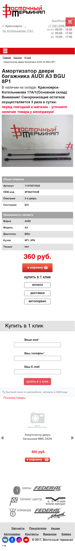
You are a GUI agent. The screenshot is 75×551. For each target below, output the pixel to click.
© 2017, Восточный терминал (52, 540)
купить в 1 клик (37, 277)
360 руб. (37, 257)
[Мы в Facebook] (12, 540)
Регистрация (65, 21)
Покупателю (37, 528)
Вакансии (50, 534)
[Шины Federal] (37, 490)
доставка (37, 293)
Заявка (66, 534)
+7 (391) (60, 26)
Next (72, 438)
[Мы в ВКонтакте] (5, 540)
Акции (55, 528)
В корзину (34, 459)
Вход (54, 21)
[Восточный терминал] (37, 11)
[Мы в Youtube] (26, 540)
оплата (37, 285)
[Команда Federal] (37, 514)
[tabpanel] (37, 141)
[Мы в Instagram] (19, 540)
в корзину (35, 267)
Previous (2, 438)
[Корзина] (70, 21)
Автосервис (12, 534)
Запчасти (18, 528)
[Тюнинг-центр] (37, 501)
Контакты (32, 534)
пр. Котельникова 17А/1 (18, 31)
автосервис (37, 301)
